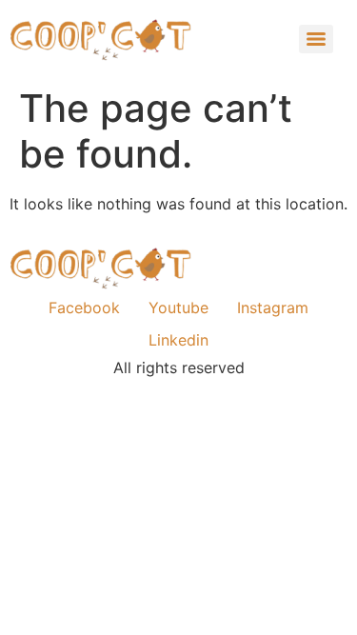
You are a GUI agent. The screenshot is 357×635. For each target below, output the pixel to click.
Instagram (272, 307)
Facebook (84, 307)
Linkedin (178, 339)
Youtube (178, 307)
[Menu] (316, 39)
